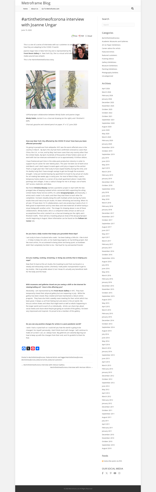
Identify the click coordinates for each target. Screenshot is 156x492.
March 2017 (106, 241)
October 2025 (107, 109)
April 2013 (106, 362)
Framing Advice (108, 59)
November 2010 (108, 438)
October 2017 (107, 220)
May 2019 (105, 165)
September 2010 (108, 445)
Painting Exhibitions (109, 69)
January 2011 (107, 431)
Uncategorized (107, 76)
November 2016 (108, 251)
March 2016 (106, 275)
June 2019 (106, 161)
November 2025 (108, 106)
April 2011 (106, 424)
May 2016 (105, 272)
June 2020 (106, 130)
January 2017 (107, 248)
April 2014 (106, 344)
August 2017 (106, 227)
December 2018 (108, 182)
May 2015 (105, 303)
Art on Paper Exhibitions (111, 45)
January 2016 (107, 282)
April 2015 (106, 306)
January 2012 (107, 403)
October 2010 (107, 441)
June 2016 (106, 268)
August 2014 (106, 331)
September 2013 (108, 355)
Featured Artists (51, 357)
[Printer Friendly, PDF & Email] (82, 36)
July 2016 (105, 265)
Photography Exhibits (110, 72)
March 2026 (106, 92)
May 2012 (105, 389)
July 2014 (105, 334)
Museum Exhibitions (110, 66)
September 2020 (108, 123)
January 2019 (107, 178)
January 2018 (107, 210)
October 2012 (107, 379)
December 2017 (108, 213)
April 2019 (106, 168)
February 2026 (107, 95)
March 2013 (106, 365)
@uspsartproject (67, 193)
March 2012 (106, 396)
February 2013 (107, 369)
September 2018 (108, 189)
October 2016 (107, 255)
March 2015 (106, 310)
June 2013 (106, 358)
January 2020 (107, 144)
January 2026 (107, 99)
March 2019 (106, 172)
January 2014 (107, 351)
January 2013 (107, 372)
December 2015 (108, 286)
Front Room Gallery (61, 291)
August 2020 (106, 127)
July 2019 (105, 158)
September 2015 (108, 296)
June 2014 (106, 338)
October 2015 (107, 293)
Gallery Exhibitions (109, 62)
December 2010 (108, 434)
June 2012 (106, 386)
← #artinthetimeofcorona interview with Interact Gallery (42, 365)
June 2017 (106, 230)
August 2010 (106, 448)
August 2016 (106, 261)
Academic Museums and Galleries (115, 41)
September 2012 (108, 383)
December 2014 (108, 320)
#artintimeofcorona (28, 360)
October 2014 (107, 324)
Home (25, 9)
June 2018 (106, 196)
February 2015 (107, 313)
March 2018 (106, 203)
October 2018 (107, 185)
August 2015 (106, 299)
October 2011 (107, 410)
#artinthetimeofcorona (37, 357)
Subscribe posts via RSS (113, 461)
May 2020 (105, 134)
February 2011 (107, 428)
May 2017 (105, 234)
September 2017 (108, 223)
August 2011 (106, 417)
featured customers (55, 360)
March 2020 (106, 137)
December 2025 (108, 102)
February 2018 (107, 206)
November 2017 (108, 216)
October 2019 (107, 151)
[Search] (132, 8)
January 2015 (107, 317)
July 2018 (105, 192)
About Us (34, 9)
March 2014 (106, 348)
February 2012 (107, 400)
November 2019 (108, 147)
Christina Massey (41, 188)
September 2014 (108, 327)
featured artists (42, 360)
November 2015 (108, 289)
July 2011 (105, 421)
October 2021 (107, 116)
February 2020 (107, 140)
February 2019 (107, 175)
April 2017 (106, 237)
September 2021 (108, 120)
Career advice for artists (111, 48)
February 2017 (107, 244)
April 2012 (106, 393)
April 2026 (106, 88)
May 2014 (105, 341)
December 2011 (108, 407)
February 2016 (107, 279)
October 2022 (107, 113)
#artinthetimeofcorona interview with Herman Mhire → (71, 367)
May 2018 (105, 199)
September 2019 (108, 154)
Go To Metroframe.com (50, 9)
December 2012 (108, 376)
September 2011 (108, 414)
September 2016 (108, 258)
